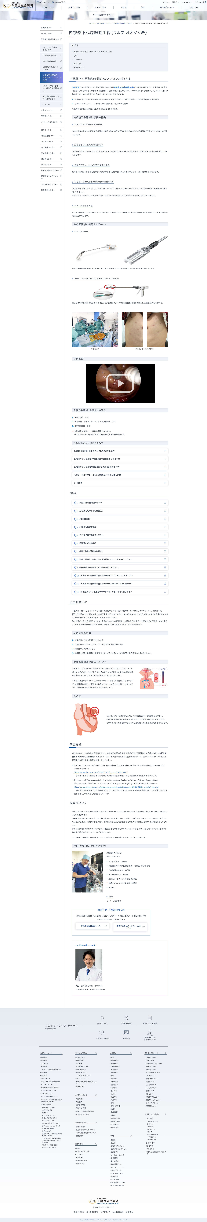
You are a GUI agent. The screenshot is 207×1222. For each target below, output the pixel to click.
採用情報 (79, 1144)
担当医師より (79, 67)
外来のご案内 (81, 1053)
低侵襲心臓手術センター (123, 23)
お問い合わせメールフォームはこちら (129, 927)
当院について (46, 1053)
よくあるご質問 (59, 2)
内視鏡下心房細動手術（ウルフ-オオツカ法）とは (93, 51)
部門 (112, 1136)
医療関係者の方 (82, 1122)
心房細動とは (79, 59)
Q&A (75, 55)
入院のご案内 (81, 1095)
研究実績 (77, 63)
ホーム (91, 23)
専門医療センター (104, 23)
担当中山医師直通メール (91, 926)
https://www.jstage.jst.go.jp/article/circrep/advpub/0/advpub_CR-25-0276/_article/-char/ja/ (116, 787)
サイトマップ (105, 1212)
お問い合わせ (44, 2)
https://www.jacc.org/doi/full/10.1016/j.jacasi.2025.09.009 (101, 772)
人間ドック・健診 (152, 1114)
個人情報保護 (118, 1212)
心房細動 (75, 87)
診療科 (113, 1053)
